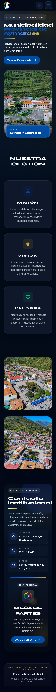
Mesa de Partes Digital (19, 60)
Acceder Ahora (28, 639)
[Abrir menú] (48, 5)
